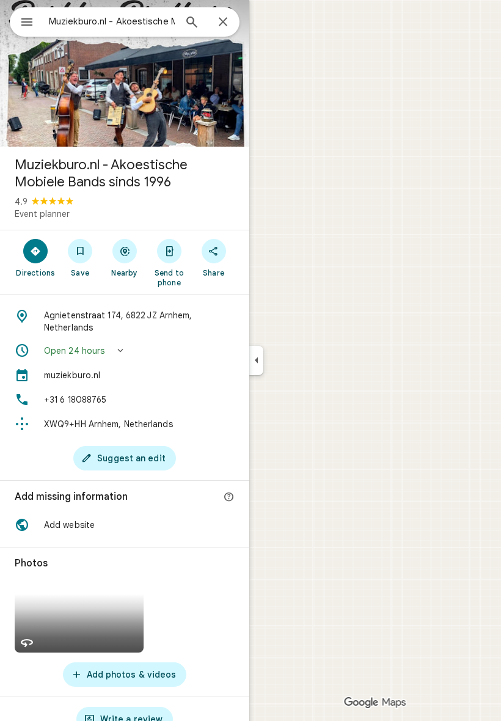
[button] (124, 351)
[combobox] (112, 21)
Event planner (42, 213)
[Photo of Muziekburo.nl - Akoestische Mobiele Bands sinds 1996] (124, 73)
